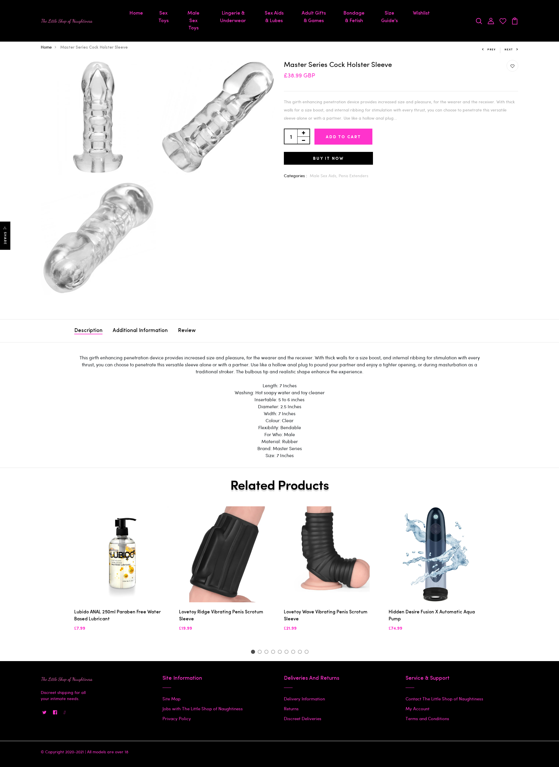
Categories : (295, 175)
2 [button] (261, 652)
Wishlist (421, 13)
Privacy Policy (176, 718)
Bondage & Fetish (354, 17)
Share (5, 238)
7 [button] (294, 652)
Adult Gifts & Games (314, 17)
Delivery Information (304, 699)
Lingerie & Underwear (233, 17)
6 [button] (287, 652)
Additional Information (140, 330)
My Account (417, 708)
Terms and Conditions (427, 718)
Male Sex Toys (193, 21)
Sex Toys (163, 17)
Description (88, 330)
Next (509, 49)
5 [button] (281, 652)
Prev (491, 49)
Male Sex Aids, (324, 175)
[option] (122, 573)
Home (136, 13)
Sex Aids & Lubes (274, 17)
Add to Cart (343, 137)
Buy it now (328, 158)
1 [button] (253, 652)
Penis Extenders (353, 175)
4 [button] (274, 652)
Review (187, 330)
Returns (291, 708)
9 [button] (308, 652)
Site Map (171, 699)
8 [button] (301, 652)
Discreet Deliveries (302, 718)
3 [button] (267, 652)
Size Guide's (389, 17)
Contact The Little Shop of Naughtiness (444, 699)
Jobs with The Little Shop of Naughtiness (202, 708)
